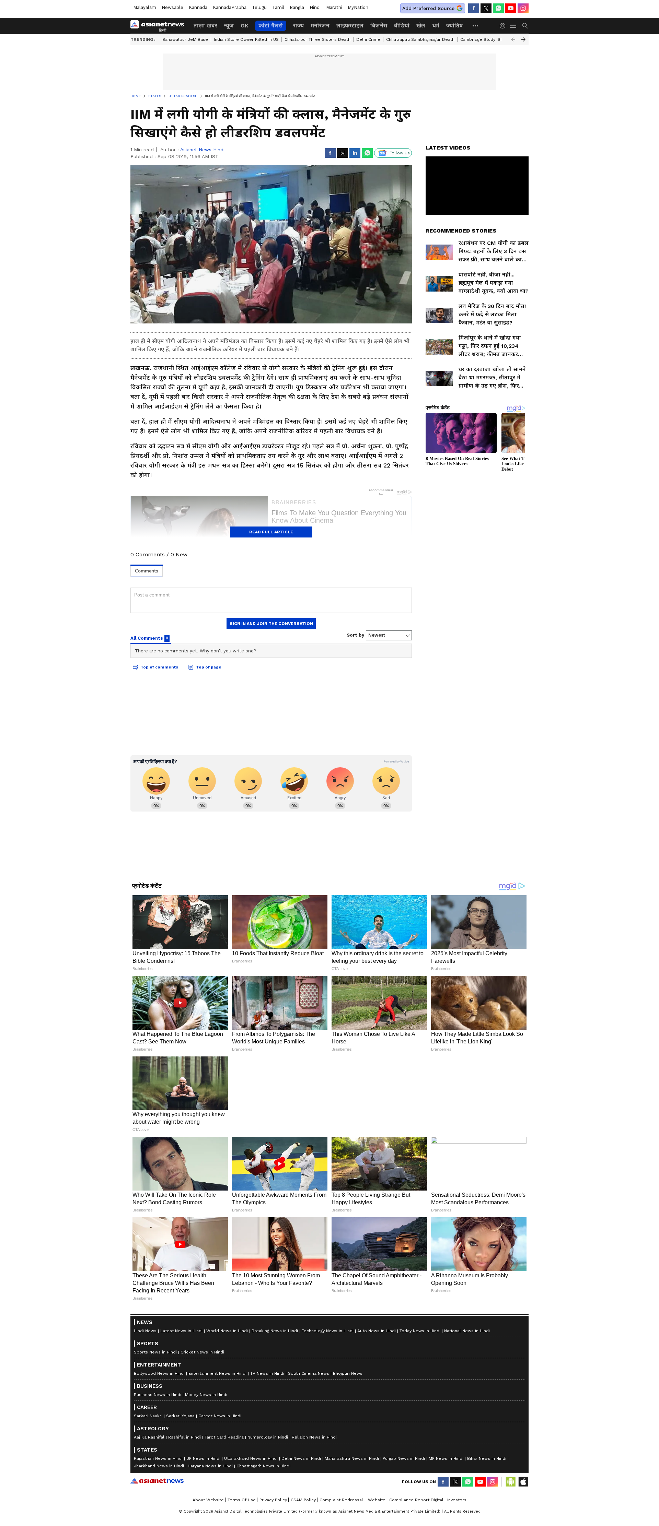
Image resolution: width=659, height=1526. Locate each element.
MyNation (358, 7)
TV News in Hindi (267, 1373)
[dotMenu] (476, 25)
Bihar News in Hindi (486, 1458)
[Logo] (159, 26)
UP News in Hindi (203, 1458)
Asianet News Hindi (202, 149)
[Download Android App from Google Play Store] (510, 1482)
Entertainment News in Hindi (217, 1373)
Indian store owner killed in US (246, 39)
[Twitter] (486, 8)
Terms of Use (242, 1500)
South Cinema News (308, 1373)
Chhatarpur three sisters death (317, 39)
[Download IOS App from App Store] (523, 1482)
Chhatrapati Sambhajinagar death (420, 39)
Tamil (278, 7)
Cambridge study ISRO (483, 39)
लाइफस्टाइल (349, 25)
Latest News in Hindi (181, 1330)
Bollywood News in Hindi (159, 1373)
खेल (420, 25)
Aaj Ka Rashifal (149, 1437)
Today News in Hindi (420, 1330)
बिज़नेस (378, 25)
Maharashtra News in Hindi (352, 1458)
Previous (513, 39)
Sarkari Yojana (180, 1415)
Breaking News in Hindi (275, 1330)
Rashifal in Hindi (184, 1437)
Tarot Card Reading (224, 1437)
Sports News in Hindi (155, 1352)
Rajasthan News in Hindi (158, 1458)
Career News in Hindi (219, 1415)
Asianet (157, 1481)
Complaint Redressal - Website (352, 1500)
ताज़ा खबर (205, 25)
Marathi (334, 7)
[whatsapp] (498, 8)
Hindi (315, 7)
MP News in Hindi (446, 1458)
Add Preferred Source (428, 8)
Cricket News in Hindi (202, 1352)
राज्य (298, 25)
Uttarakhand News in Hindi (251, 1458)
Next (523, 39)
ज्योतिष (454, 25)
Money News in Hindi (206, 1394)
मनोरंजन (320, 25)
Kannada (198, 7)
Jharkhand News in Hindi (159, 1466)
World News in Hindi (227, 1330)
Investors (456, 1500)
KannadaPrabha (229, 7)
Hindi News (145, 1330)
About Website (208, 1500)
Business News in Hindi (157, 1394)
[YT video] (510, 8)
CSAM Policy (303, 1500)
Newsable (172, 7)
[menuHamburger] (513, 26)
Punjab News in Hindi (404, 1458)
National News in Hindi (467, 1330)
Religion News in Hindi (314, 1437)
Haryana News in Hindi (210, 1466)
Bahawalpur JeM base (185, 39)
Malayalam (144, 7)
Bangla (297, 7)
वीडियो (401, 25)
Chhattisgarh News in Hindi (263, 1466)
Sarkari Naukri (148, 1415)
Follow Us (400, 153)
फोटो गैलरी (270, 25)
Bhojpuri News (347, 1373)
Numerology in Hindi (267, 1437)
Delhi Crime (368, 39)
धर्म (435, 25)
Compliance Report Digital (416, 1500)
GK (244, 25)
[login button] (504, 25)
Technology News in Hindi (328, 1330)
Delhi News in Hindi (301, 1458)
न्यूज (229, 25)
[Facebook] (473, 8)
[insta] (523, 8)
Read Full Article (271, 532)
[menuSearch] (525, 25)
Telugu (259, 7)
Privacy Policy (273, 1500)
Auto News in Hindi (376, 1330)
